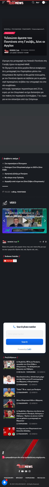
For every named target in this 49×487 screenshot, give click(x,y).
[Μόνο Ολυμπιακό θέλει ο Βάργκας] (9, 403)
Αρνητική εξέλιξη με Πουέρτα (16, 174)
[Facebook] (43, 241)
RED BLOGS (21, 372)
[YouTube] (22, 471)
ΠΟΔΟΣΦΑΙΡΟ (9, 33)
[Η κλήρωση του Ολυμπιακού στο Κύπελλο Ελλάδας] (9, 431)
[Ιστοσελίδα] (40, 241)
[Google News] (26, 471)
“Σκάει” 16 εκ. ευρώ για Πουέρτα (29, 389)
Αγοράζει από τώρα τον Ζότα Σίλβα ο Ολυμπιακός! (24, 181)
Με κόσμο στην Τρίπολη (14, 177)
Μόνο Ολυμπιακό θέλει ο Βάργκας (30, 400)
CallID (29, 349)
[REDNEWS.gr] (15, 2)
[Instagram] (46, 241)
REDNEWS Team (14, 50)
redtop (13, 192)
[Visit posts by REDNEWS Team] (6, 51)
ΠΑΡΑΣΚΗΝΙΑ (31, 372)
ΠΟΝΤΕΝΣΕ (21, 192)
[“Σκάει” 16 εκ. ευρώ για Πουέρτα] (9, 392)
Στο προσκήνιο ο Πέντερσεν (16, 163)
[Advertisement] (24, 128)
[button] (4, 2)
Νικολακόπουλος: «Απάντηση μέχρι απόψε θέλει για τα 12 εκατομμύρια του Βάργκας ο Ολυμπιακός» (30, 379)
